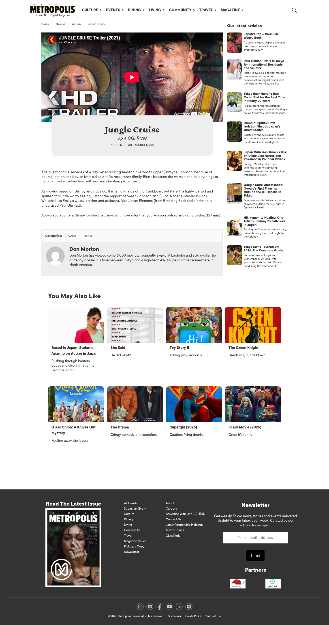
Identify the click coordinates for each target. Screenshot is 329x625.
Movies (61, 24)
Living (155, 10)
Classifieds (173, 535)
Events (113, 10)
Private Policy (193, 616)
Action (76, 24)
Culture (90, 10)
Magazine (230, 10)
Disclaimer (174, 616)
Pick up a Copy (134, 546)
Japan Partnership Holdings (184, 524)
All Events (130, 503)
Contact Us (173, 519)
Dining (134, 10)
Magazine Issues (135, 541)
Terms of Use (213, 616)
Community (180, 10)
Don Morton (123, 145)
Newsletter (131, 551)
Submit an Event (135, 508)
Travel (206, 10)
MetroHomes (175, 530)
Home (45, 24)
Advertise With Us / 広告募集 (185, 514)
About (170, 503)
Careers (171, 508)
